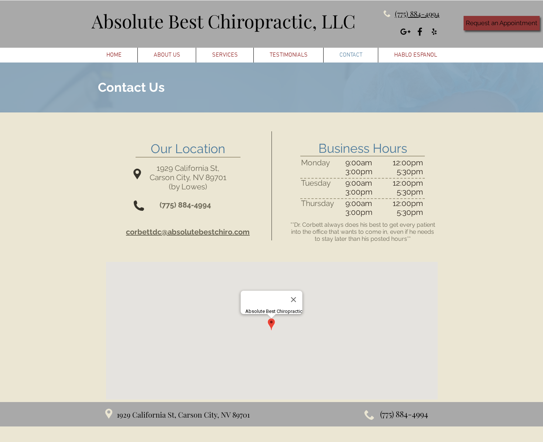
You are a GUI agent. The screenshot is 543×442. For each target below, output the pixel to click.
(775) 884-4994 (185, 204)
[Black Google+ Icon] (405, 31)
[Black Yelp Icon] (434, 31)
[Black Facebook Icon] (419, 31)
